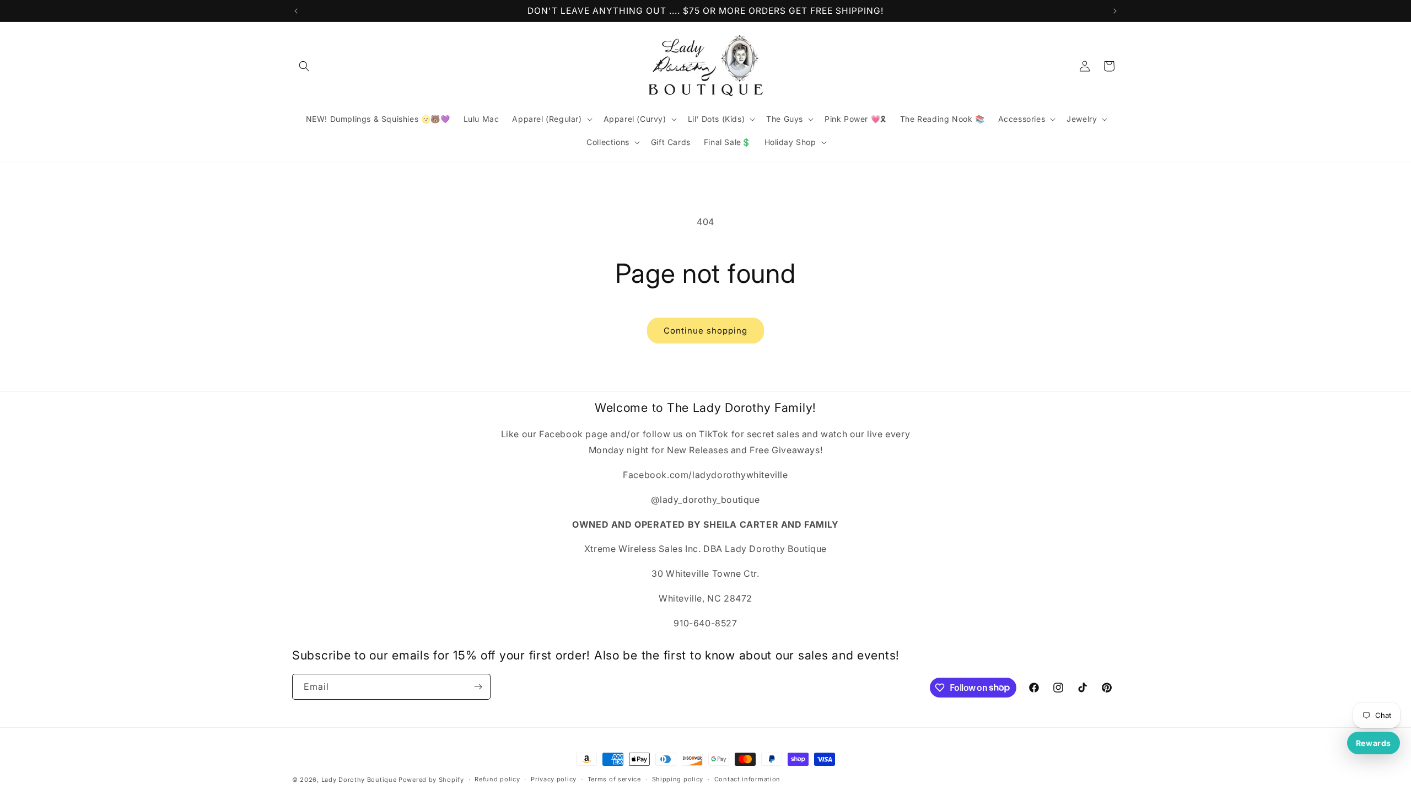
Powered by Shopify (431, 780)
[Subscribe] (478, 687)
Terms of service (614, 779)
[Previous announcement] (296, 11)
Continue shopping (705, 330)
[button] (304, 66)
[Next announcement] (1115, 11)
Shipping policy (678, 779)
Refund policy (497, 779)
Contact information (747, 779)
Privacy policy (554, 779)
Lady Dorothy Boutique (359, 780)
